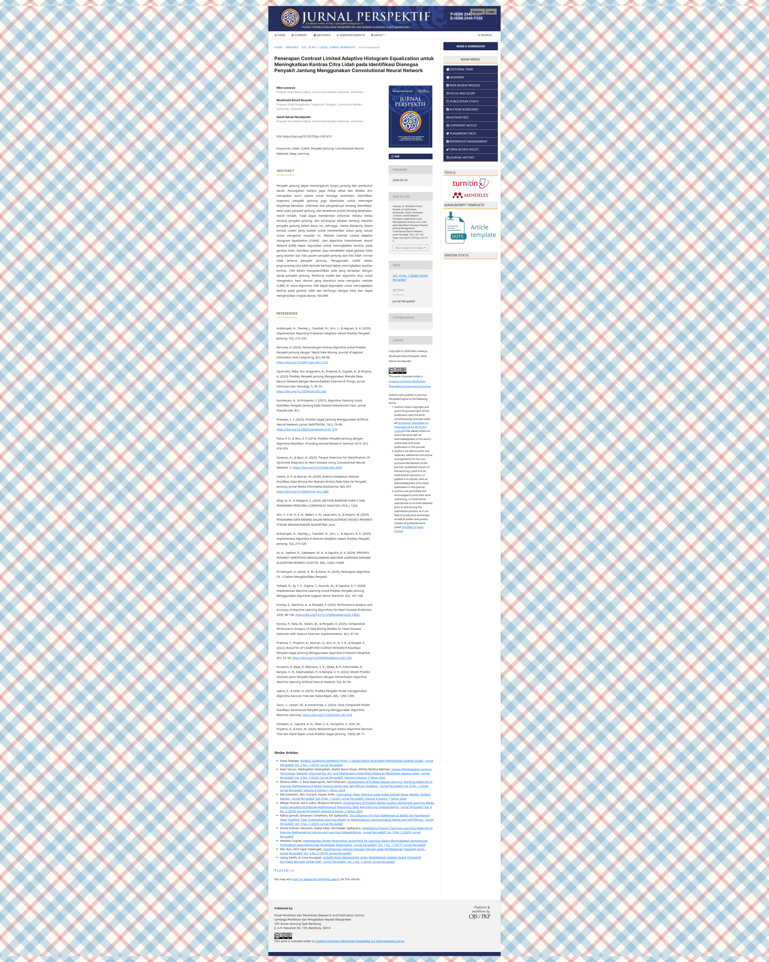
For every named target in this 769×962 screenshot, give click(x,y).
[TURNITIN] (471, 183)
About (378, 35)
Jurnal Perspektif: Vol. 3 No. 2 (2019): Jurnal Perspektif (315, 853)
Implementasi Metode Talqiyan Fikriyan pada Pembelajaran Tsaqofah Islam (374, 849)
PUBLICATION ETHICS (464, 101)
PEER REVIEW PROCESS (465, 85)
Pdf (397, 156)
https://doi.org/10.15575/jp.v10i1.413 (307, 136)
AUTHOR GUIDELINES (464, 109)
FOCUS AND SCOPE (462, 93)
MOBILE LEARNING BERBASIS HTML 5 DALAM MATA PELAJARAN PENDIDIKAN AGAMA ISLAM (362, 761)
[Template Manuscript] (470, 227)
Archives (323, 35)
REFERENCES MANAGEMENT (468, 141)
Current (300, 35)
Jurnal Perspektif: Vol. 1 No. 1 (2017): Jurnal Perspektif (390, 845)
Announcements (352, 35)
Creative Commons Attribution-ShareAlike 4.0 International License (359, 941)
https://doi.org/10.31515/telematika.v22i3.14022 (328, 615)
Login (491, 11)
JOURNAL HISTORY (462, 157)
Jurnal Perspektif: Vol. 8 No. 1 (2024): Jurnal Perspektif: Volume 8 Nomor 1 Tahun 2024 (349, 799)
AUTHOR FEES (459, 117)
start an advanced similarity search (316, 879)
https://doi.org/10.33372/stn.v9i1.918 (327, 715)
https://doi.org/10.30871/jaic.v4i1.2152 (302, 362)
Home (281, 35)
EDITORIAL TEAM (461, 69)
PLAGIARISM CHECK (463, 133)
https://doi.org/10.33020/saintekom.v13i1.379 (307, 429)
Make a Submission (471, 46)
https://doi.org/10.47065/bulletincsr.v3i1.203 (322, 658)
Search (486, 35)
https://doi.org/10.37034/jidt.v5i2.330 (301, 391)
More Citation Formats (409, 247)
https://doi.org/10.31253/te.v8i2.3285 (317, 467)
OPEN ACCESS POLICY (464, 149)
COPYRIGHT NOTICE (463, 125)
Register (477, 11)
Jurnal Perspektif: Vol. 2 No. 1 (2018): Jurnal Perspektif (359, 862)
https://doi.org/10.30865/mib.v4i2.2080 (303, 491)
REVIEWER (457, 77)
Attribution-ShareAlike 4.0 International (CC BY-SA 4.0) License (411, 427)
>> (292, 870)
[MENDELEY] (471, 195)
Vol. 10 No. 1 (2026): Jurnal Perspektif (328, 47)
